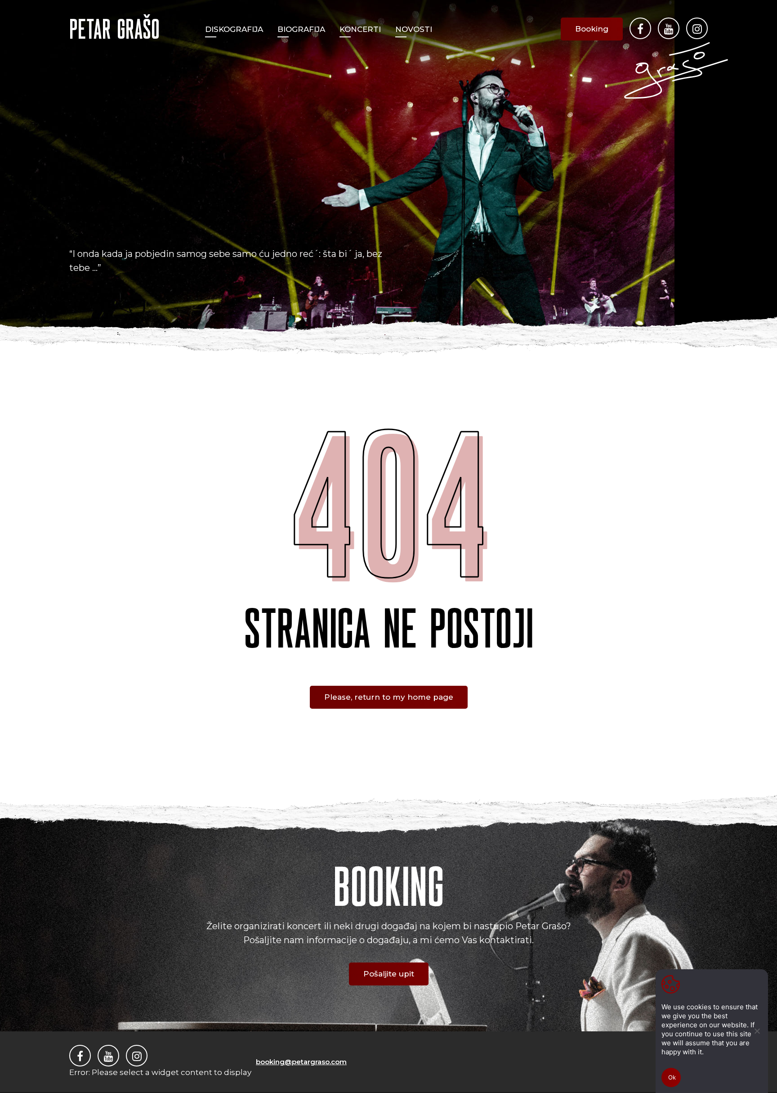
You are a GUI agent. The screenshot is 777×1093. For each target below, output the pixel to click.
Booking (591, 28)
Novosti (413, 29)
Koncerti (360, 29)
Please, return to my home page (388, 697)
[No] (756, 1030)
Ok (672, 1077)
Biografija (301, 29)
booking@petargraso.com (301, 1061)
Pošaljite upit (388, 973)
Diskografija (234, 29)
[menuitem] (234, 29)
